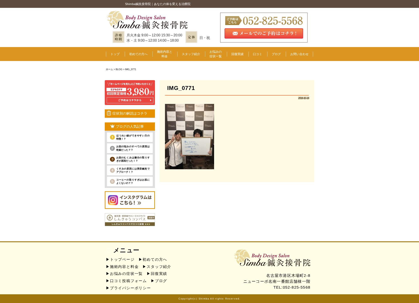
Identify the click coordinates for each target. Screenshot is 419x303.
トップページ (122, 259)
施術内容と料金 (124, 267)
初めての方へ (138, 54)
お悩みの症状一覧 (126, 274)
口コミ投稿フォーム (128, 281)
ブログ (276, 54)
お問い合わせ (299, 54)
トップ (115, 54)
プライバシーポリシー (130, 288)
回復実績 (237, 54)
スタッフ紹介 (191, 54)
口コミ (257, 54)
